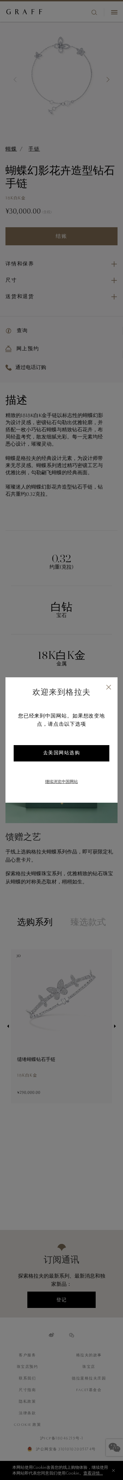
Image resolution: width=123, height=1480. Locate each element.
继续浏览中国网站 (61, 782)
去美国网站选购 (61, 753)
